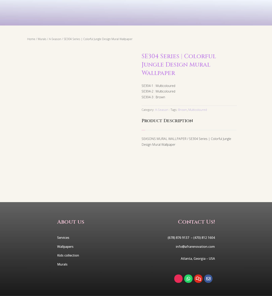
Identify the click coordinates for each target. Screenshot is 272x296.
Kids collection (68, 255)
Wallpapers (65, 246)
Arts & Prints (175, 21)
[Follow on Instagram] (178, 278)
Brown (182, 110)
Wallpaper (79, 21)
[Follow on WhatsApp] (188, 278)
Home (31, 39)
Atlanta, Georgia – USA (198, 258)
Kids (110, 21)
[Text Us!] (198, 278)
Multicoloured (197, 110)
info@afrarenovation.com (195, 246)
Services (44, 21)
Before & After (221, 21)
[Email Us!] (208, 278)
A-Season (55, 39)
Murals (138, 21)
